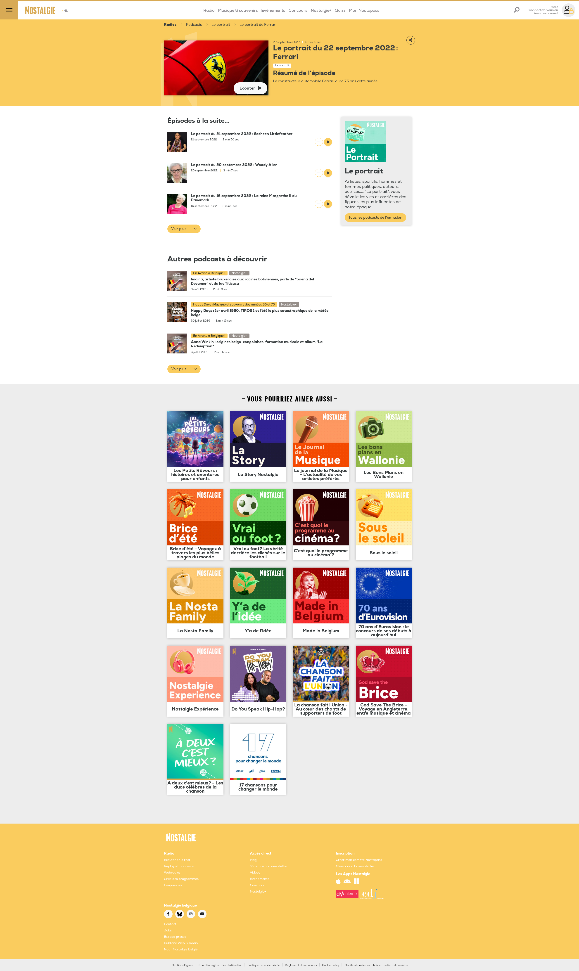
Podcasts (194, 24)
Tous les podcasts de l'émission (375, 217)
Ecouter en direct (177, 860)
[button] (184, 229)
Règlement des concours (301, 965)
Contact (170, 924)
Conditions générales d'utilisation (220, 965)
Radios (170, 24)
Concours (298, 10)
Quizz (340, 10)
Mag (253, 860)
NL (65, 11)
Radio (209, 10)
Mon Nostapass (364, 10)
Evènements (259, 879)
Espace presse (175, 937)
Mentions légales (182, 965)
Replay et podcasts (179, 866)
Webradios (172, 872)
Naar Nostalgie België (180, 949)
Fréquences (173, 885)
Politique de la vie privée (263, 965)
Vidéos (255, 872)
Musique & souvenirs (238, 10)
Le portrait (220, 24)
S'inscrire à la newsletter (269, 866)
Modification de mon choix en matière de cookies (376, 965)
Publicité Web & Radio (181, 943)
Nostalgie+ (321, 10)
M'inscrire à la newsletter (355, 866)
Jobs (168, 930)
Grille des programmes (181, 879)
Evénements (273, 10)
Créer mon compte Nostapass (359, 860)
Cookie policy (330, 965)
